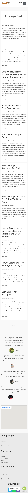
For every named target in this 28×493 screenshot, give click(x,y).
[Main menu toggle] (24, 3)
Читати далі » (5, 41)
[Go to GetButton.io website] (24, 491)
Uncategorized (5, 25)
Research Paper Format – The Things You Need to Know (13, 199)
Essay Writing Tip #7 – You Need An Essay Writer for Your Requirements (14, 74)
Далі (14, 325)
